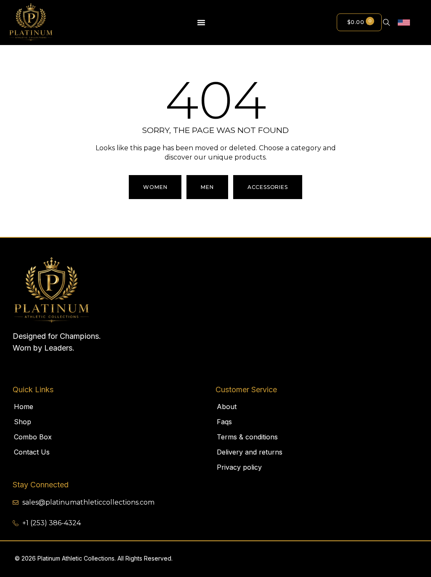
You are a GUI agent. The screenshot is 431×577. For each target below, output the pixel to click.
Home (23, 406)
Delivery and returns (249, 452)
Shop (22, 421)
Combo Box (33, 437)
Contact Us (32, 452)
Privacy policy (239, 467)
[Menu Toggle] (201, 22)
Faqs (224, 421)
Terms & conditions (247, 437)
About (227, 406)
